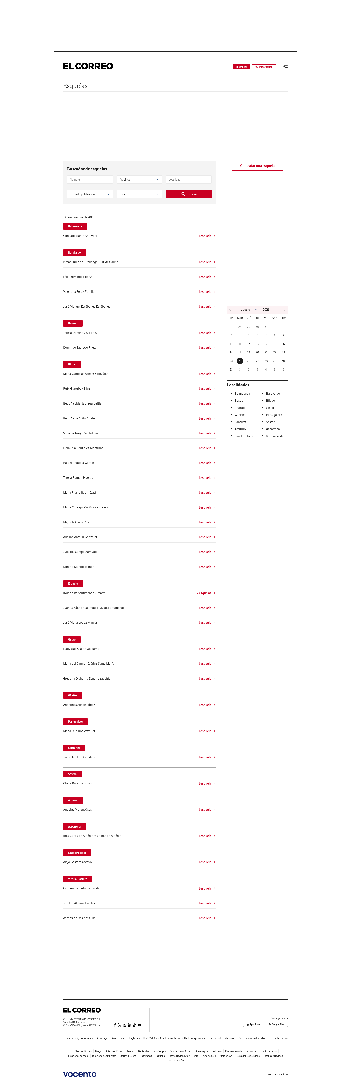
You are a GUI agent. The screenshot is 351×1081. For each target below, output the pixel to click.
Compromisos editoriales (252, 1038)
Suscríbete (241, 67)
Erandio (73, 583)
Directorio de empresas (104, 1055)
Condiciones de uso (170, 1038)
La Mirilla (160, 1055)
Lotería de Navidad (273, 1055)
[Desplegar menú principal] (285, 66)
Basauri (73, 323)
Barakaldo (74, 252)
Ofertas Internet (128, 1055)
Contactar (69, 1038)
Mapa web (230, 1038)
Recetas (130, 1051)
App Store (255, 1024)
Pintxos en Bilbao (114, 1051)
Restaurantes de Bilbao (248, 1055)
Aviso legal (102, 1038)
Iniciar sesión (266, 67)
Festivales (217, 1051)
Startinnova (226, 1055)
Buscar (192, 194)
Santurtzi (74, 748)
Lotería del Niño (175, 1060)
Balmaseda (75, 226)
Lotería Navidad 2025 (179, 1055)
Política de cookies (278, 1038)
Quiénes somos (85, 1038)
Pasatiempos (159, 1051)
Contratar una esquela (257, 165)
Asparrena (74, 826)
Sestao (72, 774)
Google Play (278, 1024)
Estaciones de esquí (78, 1055)
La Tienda (251, 1051)
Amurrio (73, 800)
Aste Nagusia (209, 1055)
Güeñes (72, 695)
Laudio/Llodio (77, 853)
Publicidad (215, 1038)
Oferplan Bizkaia (83, 1051)
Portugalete (75, 721)
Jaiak (196, 1055)
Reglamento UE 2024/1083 (143, 1038)
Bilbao (72, 364)
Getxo (72, 639)
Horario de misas (268, 1051)
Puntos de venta (233, 1051)
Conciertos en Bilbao (180, 1051)
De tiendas (143, 1051)
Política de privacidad (195, 1038)
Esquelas (75, 86)
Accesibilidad (118, 1038)
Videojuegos (201, 1051)
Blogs (98, 1051)
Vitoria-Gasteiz (77, 879)
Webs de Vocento (276, 1074)
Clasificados (146, 1055)
